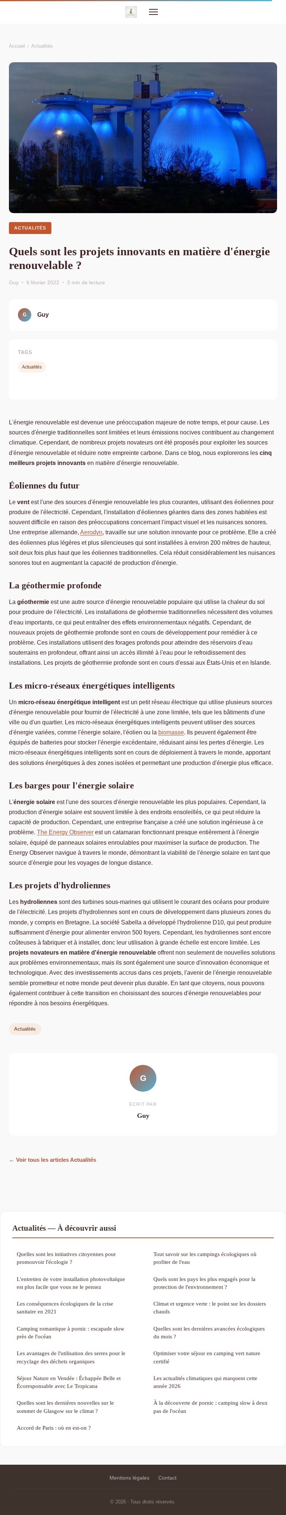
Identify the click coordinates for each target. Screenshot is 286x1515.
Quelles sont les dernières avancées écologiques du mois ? (209, 1332)
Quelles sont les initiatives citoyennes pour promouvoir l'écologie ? (66, 1258)
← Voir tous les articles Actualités (52, 1160)
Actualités (42, 46)
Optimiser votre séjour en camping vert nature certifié (206, 1357)
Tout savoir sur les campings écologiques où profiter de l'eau (205, 1258)
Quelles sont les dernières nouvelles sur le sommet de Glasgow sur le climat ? (65, 1406)
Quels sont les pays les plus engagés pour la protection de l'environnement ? (204, 1283)
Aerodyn (91, 532)
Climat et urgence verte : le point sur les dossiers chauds (209, 1307)
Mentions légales (129, 1478)
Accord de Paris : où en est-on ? (54, 1427)
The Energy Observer (65, 832)
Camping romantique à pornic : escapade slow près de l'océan (70, 1332)
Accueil (17, 46)
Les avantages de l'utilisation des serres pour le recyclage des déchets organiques (71, 1357)
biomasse (171, 732)
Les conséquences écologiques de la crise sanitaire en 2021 (65, 1307)
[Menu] (153, 12)
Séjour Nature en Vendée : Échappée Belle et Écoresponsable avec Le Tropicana (69, 1382)
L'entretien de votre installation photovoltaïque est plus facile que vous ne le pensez (71, 1283)
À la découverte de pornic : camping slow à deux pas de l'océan (210, 1406)
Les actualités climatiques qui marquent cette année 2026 (205, 1382)
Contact (167, 1478)
